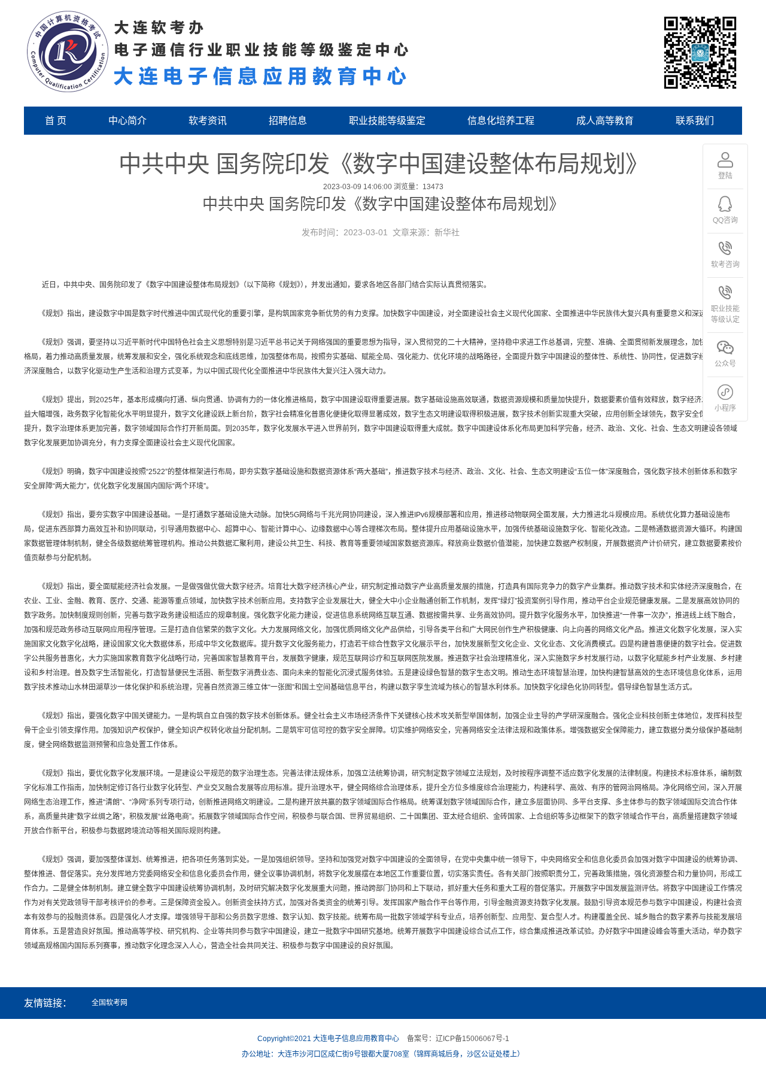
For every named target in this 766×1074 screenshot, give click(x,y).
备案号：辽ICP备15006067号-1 (458, 1038)
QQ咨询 (725, 220)
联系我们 (695, 121)
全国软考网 (109, 1003)
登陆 (725, 176)
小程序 (725, 408)
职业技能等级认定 (725, 314)
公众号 (725, 364)
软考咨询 (725, 264)
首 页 (55, 121)
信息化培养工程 (500, 121)
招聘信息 (288, 121)
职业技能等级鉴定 (387, 121)
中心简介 (127, 121)
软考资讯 (208, 121)
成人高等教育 (605, 121)
